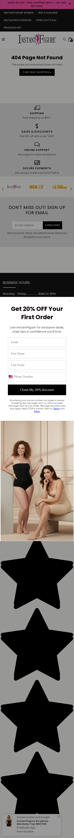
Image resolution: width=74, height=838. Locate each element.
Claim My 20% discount (37, 390)
